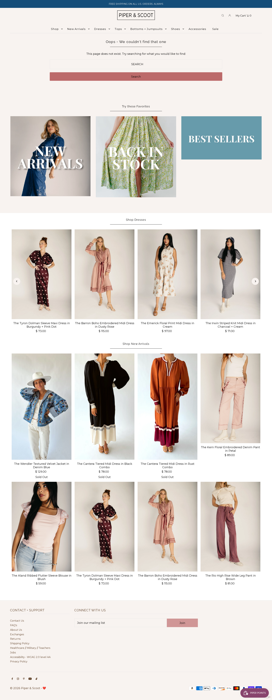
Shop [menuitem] (55, 29)
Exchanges (17, 634)
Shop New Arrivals (136, 343)
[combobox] (136, 64)
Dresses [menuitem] (100, 29)
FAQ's (13, 625)
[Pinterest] (24, 679)
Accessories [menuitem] (197, 29)
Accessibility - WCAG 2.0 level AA (30, 657)
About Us (16, 629)
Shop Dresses (136, 219)
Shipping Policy (19, 643)
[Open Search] (223, 15)
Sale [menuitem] (215, 29)
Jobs (13, 652)
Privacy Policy (18, 661)
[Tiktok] (36, 679)
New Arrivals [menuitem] (76, 29)
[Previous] (16, 281)
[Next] (255, 281)
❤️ (44, 688)
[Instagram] (18, 679)
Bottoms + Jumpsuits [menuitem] (146, 29)
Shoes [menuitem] (175, 29)
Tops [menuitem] (118, 29)
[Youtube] (30, 679)
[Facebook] (12, 679)
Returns (15, 638)
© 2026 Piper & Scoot (25, 688)
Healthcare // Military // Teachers (30, 647)
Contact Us (17, 620)
